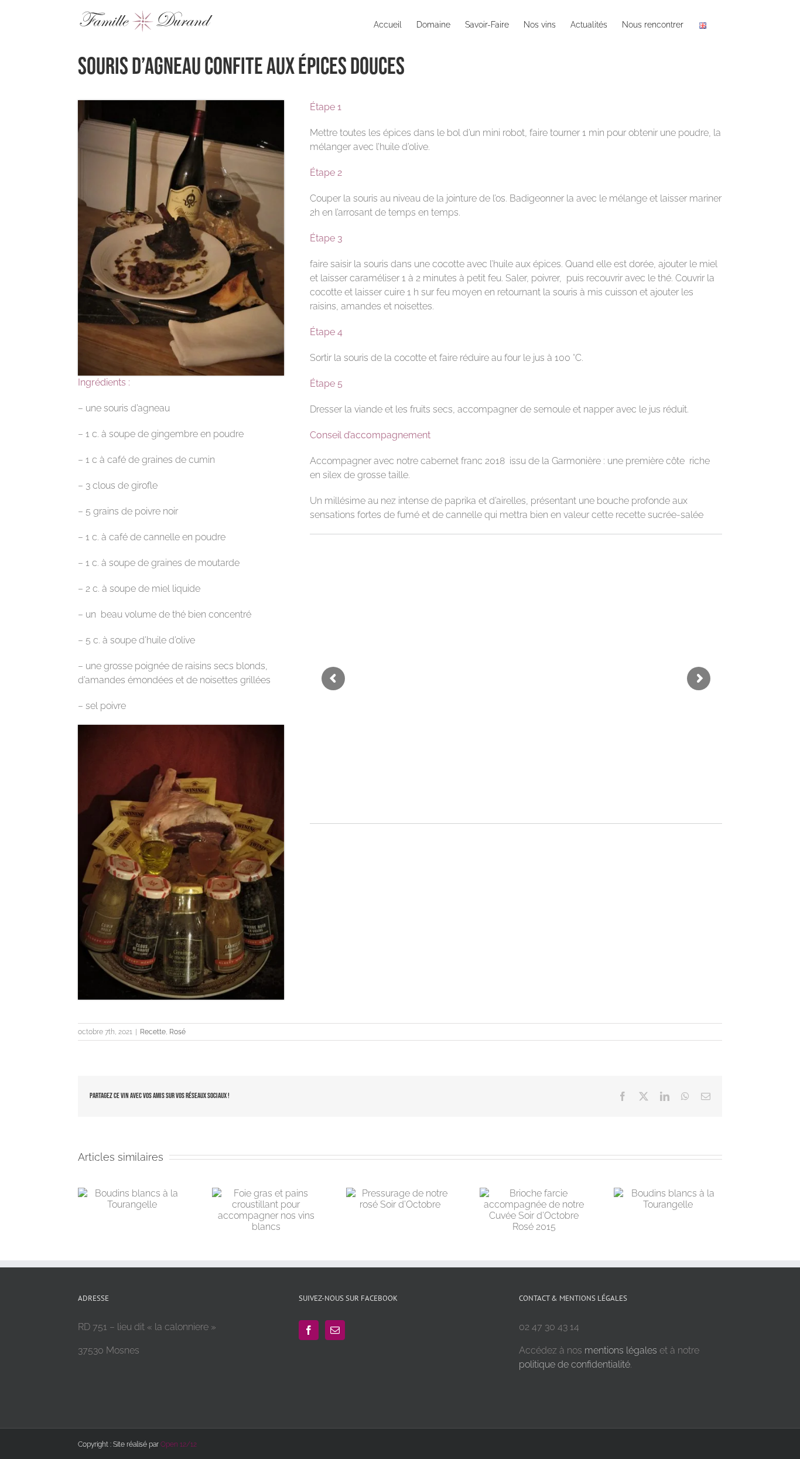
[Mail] (335, 1330)
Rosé (177, 1032)
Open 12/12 (178, 1444)
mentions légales (620, 1350)
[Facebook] (309, 1330)
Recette (153, 1032)
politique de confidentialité (574, 1364)
